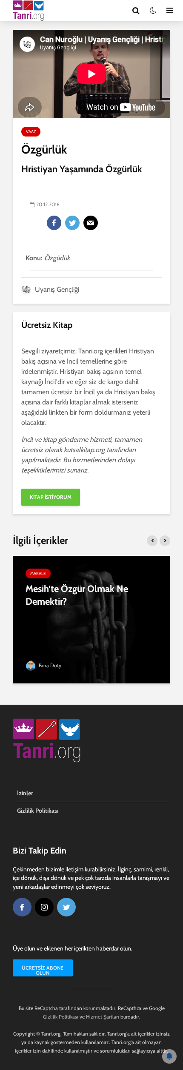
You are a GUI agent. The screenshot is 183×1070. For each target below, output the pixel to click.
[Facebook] (54, 223)
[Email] (90, 223)
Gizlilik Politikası (37, 810)
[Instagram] (44, 907)
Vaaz (31, 131)
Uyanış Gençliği (56, 289)
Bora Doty (49, 665)
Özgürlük (57, 258)
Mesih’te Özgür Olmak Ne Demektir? (77, 595)
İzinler (25, 793)
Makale (38, 573)
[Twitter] (72, 223)
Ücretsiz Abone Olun (42, 970)
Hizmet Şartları (102, 1016)
